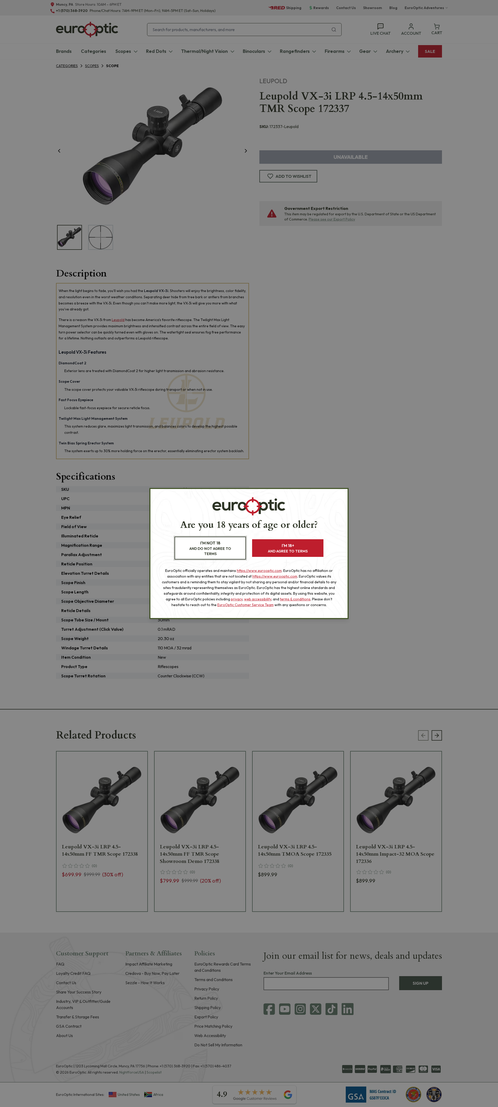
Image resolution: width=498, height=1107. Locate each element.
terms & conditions (295, 599)
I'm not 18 (210, 548)
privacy (237, 599)
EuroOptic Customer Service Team (245, 604)
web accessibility (257, 599)
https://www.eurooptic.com (259, 570)
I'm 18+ (288, 548)
